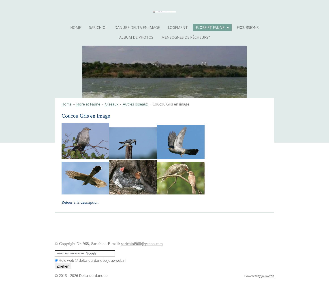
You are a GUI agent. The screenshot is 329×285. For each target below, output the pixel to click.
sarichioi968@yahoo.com (142, 243)
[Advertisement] (136, 225)
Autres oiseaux (135, 104)
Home (67, 104)
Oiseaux (111, 104)
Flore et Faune (88, 104)
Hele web (66, 260)
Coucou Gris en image (171, 104)
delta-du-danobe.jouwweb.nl (102, 260)
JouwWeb (267, 276)
